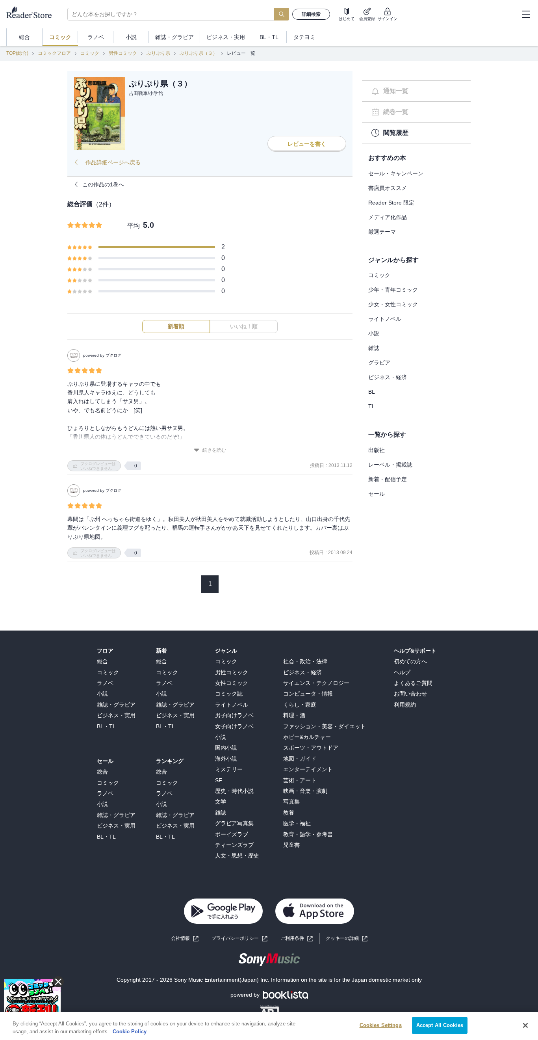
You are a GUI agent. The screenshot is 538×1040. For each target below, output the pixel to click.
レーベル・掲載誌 (390, 464)
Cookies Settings (381, 1025)
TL (371, 406)
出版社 (376, 450)
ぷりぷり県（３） (198, 53)
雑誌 (373, 348)
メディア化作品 (387, 217)
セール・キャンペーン (395, 173)
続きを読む (214, 450)
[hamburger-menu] (526, 14)
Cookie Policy (130, 1031)
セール (376, 494)
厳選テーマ (382, 232)
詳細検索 (311, 14)
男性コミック (123, 53)
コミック (89, 53)
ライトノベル (384, 319)
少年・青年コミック (393, 290)
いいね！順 (244, 326)
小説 (373, 333)
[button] (346, 938)
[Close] (525, 1025)
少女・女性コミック (393, 304)
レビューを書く (307, 144)
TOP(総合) (17, 53)
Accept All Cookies (439, 1025)
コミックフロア (54, 53)
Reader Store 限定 (391, 202)
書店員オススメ (387, 188)
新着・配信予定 (387, 479)
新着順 (176, 326)
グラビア (379, 362)
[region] (269, 1026)
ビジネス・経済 (387, 377)
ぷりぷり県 (158, 53)
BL (371, 392)
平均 (133, 225)
